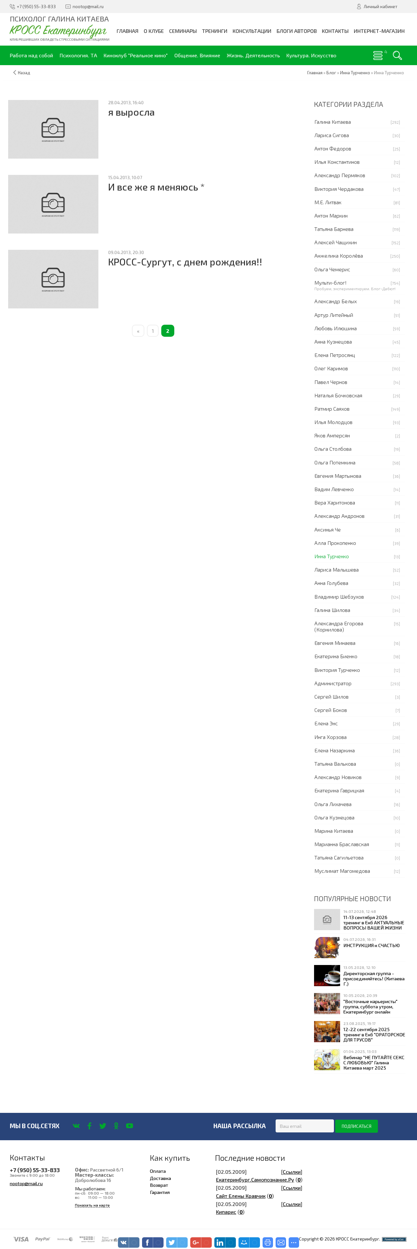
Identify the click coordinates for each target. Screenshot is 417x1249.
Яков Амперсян (332, 435)
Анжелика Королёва (338, 255)
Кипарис (226, 1212)
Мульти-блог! (330, 282)
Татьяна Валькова (335, 763)
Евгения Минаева (334, 643)
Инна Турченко (331, 556)
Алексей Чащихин (335, 242)
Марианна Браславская (341, 844)
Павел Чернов (330, 382)
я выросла (131, 112)
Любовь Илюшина (335, 328)
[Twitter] (102, 1125)
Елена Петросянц (334, 355)
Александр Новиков (338, 777)
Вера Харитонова (334, 502)
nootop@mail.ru (26, 1183)
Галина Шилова (332, 610)
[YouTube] (129, 1125)
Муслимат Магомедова (342, 871)
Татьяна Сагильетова (339, 857)
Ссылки (292, 1172)
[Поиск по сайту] (397, 55)
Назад (24, 72)
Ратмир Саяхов (332, 408)
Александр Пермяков (339, 175)
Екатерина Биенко (335, 656)
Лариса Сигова (331, 135)
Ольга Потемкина (334, 462)
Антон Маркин (331, 215)
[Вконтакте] (76, 1125)
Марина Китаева (333, 831)
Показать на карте (92, 1205)
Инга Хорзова (330, 737)
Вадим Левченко (334, 489)
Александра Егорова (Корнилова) (338, 626)
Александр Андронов (339, 516)
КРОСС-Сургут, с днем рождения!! (185, 261)
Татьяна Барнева (333, 229)
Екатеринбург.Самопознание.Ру (255, 1179)
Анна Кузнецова (333, 341)
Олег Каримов (331, 368)
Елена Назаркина (334, 750)
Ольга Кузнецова (334, 817)
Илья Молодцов (333, 422)
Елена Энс (326, 723)
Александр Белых (335, 301)
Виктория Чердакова (339, 189)
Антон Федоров (332, 148)
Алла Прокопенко (335, 543)
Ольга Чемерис (332, 269)
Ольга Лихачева (333, 804)
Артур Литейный (333, 315)
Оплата (158, 1171)
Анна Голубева (331, 583)
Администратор (333, 683)
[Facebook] (89, 1125)
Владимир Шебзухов (339, 596)
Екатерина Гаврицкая (339, 790)
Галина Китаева (332, 122)
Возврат (159, 1185)
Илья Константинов (337, 162)
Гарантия (160, 1192)
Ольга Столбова (333, 449)
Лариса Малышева (336, 569)
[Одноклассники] (116, 1125)
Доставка (160, 1178)
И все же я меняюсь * (156, 186)
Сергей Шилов (331, 696)
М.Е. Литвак (327, 202)
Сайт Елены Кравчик (241, 1196)
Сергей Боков (330, 710)
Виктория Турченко (337, 670)
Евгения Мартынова (337, 476)
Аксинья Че (327, 529)
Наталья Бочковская (338, 395)
